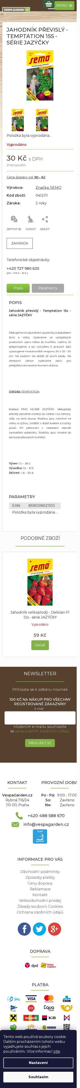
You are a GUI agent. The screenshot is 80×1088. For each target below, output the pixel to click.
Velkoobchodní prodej (40, 901)
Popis (18, 288)
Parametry (47, 288)
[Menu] (64, 5)
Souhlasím (38, 1077)
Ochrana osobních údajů (40, 912)
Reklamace (40, 889)
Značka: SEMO (48, 187)
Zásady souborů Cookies (40, 906)
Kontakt (40, 895)
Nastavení (38, 1063)
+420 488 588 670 (46, 815)
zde (56, 1051)
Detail (40, 645)
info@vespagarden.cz (46, 824)
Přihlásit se (40, 743)
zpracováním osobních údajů (42, 731)
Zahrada (19, 243)
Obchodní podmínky (40, 872)
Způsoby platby (40, 877)
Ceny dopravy (40, 883)
